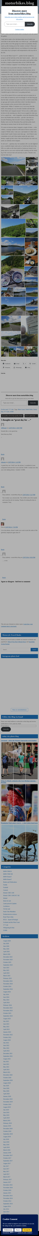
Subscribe (30, 24)
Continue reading (19, 29)
